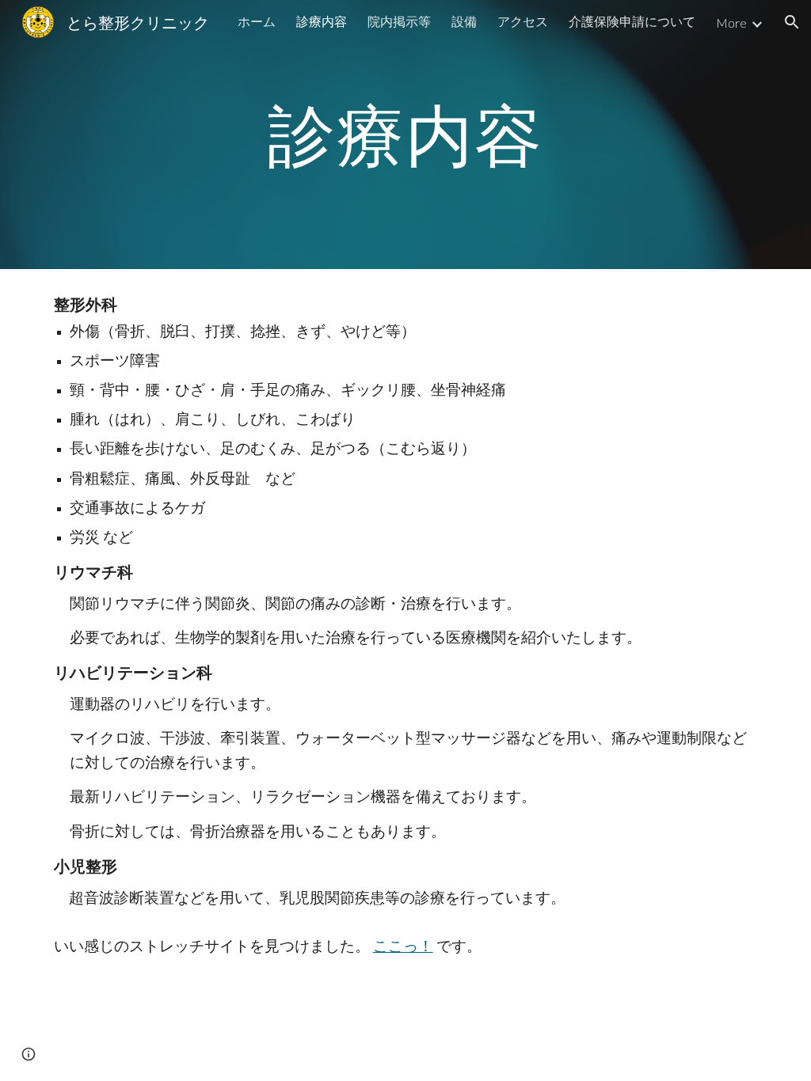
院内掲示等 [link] (399, 20)
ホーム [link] (257, 20)
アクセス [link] (522, 20)
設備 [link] (464, 20)
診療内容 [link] (321, 20)
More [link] (731, 22)
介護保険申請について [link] (632, 20)
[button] (792, 22)
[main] (406, 134)
